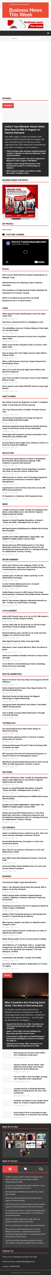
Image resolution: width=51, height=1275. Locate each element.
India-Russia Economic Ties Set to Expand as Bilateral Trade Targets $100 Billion (26, 159)
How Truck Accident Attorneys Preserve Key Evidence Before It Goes (25, 379)
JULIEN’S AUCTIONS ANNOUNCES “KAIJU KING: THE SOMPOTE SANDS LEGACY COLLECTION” (23, 538)
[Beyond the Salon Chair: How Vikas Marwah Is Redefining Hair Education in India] (30, 1136)
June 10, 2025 (8, 669)
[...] (38, 147)
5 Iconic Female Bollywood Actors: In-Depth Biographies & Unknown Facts (20, 585)
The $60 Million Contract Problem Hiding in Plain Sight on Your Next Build (25, 329)
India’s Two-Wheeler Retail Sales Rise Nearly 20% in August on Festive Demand (24, 129)
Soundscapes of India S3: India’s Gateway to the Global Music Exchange (22, 576)
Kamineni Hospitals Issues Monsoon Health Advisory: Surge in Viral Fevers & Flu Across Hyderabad (25, 427)
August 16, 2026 (9, 854)
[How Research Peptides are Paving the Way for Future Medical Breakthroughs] (20, 1144)
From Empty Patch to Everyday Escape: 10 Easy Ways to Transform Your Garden (31, 1113)
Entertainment (10, 559)
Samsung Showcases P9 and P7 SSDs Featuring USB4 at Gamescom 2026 (24, 746)
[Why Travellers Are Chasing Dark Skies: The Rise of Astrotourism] (25, 997)
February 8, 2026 (9, 638)
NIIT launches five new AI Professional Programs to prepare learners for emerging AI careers (24, 754)
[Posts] (10, 1168)
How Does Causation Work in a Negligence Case (22, 322)
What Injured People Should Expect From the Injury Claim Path (24, 315)
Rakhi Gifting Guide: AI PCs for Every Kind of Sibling (24, 939)
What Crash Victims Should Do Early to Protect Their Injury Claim (24, 346)
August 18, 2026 (9, 341)
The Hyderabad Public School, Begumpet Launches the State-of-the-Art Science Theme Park (24, 470)
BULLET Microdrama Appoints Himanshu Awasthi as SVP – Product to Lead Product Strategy (24, 601)
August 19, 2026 (9, 325)
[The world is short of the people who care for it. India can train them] (41, 1136)
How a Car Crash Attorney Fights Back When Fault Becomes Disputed (23, 370)
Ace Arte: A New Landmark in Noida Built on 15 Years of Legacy (24, 965)
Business (6, 98)
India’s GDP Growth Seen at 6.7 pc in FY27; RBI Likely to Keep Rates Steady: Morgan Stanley (25, 617)
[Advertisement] (25, 70)
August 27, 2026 (9, 414)
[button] (47, 33)
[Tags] (25, 1168)
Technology (9, 723)
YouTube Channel (15, 234)
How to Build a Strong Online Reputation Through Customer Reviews (23, 714)
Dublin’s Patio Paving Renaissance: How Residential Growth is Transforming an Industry (23, 165)
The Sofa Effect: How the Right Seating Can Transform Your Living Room (30, 1078)
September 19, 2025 (10, 660)
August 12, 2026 (9, 358)
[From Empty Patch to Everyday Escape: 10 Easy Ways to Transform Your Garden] (7, 1115)
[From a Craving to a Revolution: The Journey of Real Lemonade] (9, 1144)
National (7, 772)
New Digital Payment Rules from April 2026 (20, 641)
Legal (5, 308)
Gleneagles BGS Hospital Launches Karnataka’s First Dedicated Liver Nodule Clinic (24, 435)
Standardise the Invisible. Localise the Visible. (22, 958)
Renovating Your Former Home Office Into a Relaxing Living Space (29, 1054)
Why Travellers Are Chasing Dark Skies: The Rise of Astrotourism (25, 1004)
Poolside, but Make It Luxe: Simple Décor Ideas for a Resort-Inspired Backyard (31, 1101)
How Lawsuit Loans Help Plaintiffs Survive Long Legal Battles (25, 387)
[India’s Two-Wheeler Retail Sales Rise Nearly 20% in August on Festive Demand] (25, 121)
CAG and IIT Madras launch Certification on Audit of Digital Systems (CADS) (24, 932)
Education (8, 453)
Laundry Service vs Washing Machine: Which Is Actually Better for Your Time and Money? (30, 1090)
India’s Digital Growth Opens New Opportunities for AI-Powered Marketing (24, 689)
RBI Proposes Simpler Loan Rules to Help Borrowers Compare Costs (24, 172)
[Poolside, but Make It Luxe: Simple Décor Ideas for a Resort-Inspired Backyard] (7, 1103)
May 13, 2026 (8, 621)
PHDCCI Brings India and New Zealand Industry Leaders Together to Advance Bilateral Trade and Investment (26, 153)
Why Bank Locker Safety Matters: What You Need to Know (24, 648)
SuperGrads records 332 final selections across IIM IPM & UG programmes (23, 489)
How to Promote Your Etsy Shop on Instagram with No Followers (25, 681)
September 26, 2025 (10, 644)
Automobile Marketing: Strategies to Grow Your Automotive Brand (22, 842)
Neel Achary (7, 229)
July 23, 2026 (8, 871)
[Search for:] (25, 38)
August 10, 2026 (9, 383)
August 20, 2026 (9, 701)
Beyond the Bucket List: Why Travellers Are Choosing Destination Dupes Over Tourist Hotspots (25, 1026)
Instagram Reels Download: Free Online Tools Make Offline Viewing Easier (24, 705)
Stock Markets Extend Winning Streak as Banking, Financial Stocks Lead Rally (23, 665)
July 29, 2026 (8, 863)
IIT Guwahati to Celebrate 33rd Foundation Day (22, 496)
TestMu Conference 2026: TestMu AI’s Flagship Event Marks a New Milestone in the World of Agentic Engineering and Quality (25, 512)
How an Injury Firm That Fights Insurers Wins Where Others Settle (24, 354)
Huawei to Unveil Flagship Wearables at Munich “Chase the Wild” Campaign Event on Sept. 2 (22, 521)
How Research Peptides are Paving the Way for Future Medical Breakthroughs (22, 419)
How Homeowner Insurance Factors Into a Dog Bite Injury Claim (24, 337)
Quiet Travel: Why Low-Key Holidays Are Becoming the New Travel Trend (24, 1032)
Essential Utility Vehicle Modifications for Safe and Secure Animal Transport (24, 867)
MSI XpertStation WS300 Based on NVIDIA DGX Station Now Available (25, 529)
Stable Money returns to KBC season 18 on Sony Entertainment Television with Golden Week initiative (25, 593)
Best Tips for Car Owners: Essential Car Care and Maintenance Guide (23, 851)
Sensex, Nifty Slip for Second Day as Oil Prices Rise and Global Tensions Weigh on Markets (24, 625)
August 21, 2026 (9, 693)
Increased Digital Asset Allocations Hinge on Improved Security (21, 730)
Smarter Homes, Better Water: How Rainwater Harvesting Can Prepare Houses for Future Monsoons (29, 1067)
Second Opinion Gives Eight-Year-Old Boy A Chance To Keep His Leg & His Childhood (25, 444)
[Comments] (41, 1168)
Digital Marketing (12, 674)
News (5, 504)
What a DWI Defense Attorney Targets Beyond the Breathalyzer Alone (24, 362)
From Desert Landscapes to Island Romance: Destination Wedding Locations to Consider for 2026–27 (26, 1038)
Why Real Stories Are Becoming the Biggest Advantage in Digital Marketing (21, 697)
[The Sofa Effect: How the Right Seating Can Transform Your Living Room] (7, 1079)
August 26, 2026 (9, 319)
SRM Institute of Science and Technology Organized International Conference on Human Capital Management (24, 479)
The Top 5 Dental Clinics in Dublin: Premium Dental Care (24, 410)
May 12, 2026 (8, 629)
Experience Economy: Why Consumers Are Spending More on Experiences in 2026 (24, 1044)
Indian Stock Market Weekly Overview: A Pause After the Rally (25, 656)
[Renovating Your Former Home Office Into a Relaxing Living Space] (7, 1055)
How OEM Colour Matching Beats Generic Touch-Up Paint (24, 859)
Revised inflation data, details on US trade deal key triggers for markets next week (24, 634)
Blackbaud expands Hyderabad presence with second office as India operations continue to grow (25, 763)
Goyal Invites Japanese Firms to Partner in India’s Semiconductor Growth (23, 738)
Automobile (8, 827)
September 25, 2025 (10, 652)
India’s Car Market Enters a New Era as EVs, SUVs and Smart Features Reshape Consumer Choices (25, 834)
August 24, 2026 (9, 685)
